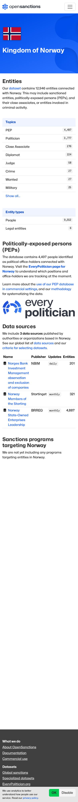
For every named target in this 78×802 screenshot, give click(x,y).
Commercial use (15, 759)
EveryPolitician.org (16, 784)
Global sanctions (15, 773)
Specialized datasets (18, 778)
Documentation (14, 753)
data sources (44, 343)
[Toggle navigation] (70, 7)
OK (54, 793)
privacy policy (30, 797)
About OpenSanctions (19, 747)
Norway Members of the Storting (17, 399)
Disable (67, 793)
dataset (15, 88)
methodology (61, 289)
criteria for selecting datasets (24, 348)
